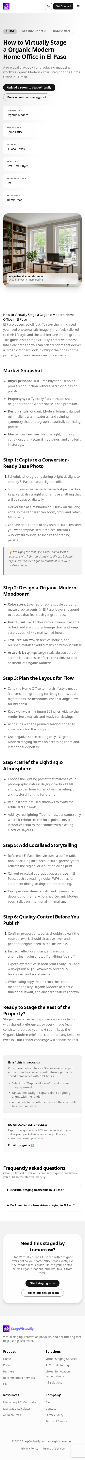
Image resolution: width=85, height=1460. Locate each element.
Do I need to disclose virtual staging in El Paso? (42, 1205)
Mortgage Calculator (16, 1408)
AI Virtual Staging (57, 1365)
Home (7, 1359)
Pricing (7, 1365)
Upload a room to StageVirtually (29, 87)
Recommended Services (19, 1378)
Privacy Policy (54, 1415)
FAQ (5, 1384)
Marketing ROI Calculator (20, 1402)
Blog (49, 1402)
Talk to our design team (42, 1293)
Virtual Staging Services (61, 1359)
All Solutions (54, 1382)
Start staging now (42, 1283)
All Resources (12, 1415)
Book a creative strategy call (26, 97)
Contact (51, 1408)
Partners (8, 1371)
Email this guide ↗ (21, 1145)
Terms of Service (56, 1421)
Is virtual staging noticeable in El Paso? (37, 1190)
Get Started (63, 6)
